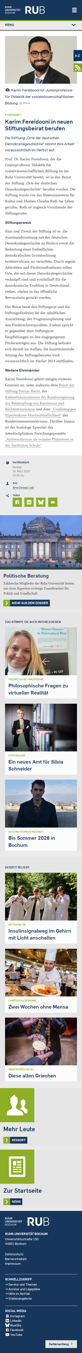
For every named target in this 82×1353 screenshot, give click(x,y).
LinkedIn (15, 1320)
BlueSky (15, 1325)
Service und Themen (22, 1284)
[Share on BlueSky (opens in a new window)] (41, 502)
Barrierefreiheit (16, 1259)
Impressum (13, 1263)
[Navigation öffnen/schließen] (74, 10)
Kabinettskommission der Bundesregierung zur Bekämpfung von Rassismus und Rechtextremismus (39, 403)
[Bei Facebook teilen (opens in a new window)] (18, 502)
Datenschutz (14, 1254)
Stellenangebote (20, 1298)
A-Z (77, 55)
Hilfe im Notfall (19, 1293)
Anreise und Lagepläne (24, 1289)
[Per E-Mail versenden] (53, 502)
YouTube (16, 1334)
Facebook (16, 1330)
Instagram (17, 1316)
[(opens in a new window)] (36, 10)
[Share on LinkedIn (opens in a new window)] (29, 502)
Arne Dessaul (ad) (23, 487)
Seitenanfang (61, 1344)
